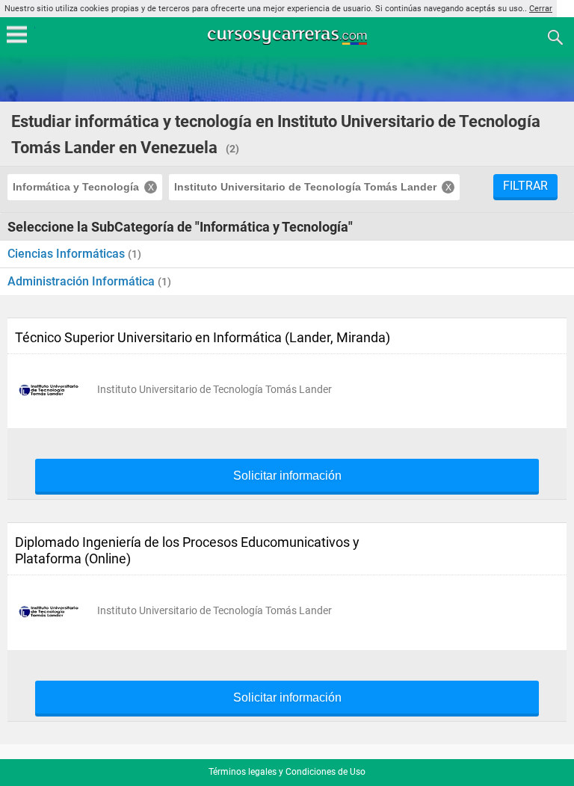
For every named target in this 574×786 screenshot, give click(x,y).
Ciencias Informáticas (67, 254)
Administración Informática (82, 281)
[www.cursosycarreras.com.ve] (288, 36)
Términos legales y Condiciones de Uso (287, 772)
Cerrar (540, 8)
